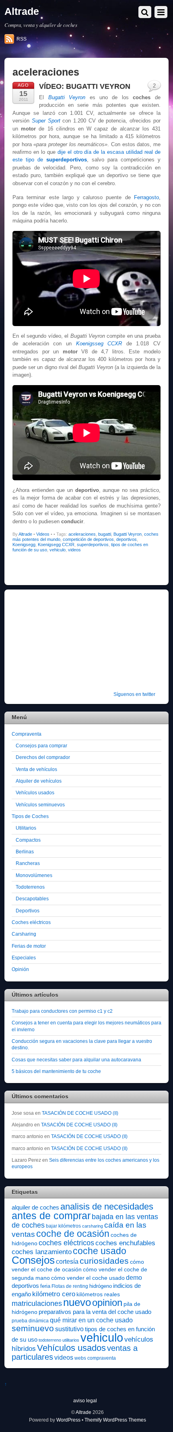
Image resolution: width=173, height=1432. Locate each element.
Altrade (25, 534)
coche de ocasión (72, 1233)
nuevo (77, 1302)
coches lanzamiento (42, 1252)
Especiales (24, 957)
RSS (21, 39)
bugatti (104, 534)
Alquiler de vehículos (39, 780)
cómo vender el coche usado (88, 1278)
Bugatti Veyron (127, 534)
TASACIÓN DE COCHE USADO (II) (80, 1113)
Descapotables (32, 898)
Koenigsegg (23, 544)
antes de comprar (51, 1215)
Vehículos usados (35, 792)
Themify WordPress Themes (115, 1419)
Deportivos (27, 910)
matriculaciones (37, 1303)
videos (74, 549)
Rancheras (28, 863)
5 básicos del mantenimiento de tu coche (56, 1071)
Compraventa (26, 733)
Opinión (20, 969)
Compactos (28, 839)
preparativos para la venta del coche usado (95, 1311)
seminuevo (33, 1328)
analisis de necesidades (106, 1206)
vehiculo (57, 549)
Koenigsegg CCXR (56, 544)
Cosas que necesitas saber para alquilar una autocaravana (76, 1059)
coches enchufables (125, 1243)
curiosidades (104, 1260)
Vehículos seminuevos (40, 804)
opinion (107, 1302)
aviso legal (85, 1400)
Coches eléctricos (31, 922)
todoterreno (50, 1340)
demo (134, 1277)
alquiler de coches (35, 1207)
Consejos (33, 1260)
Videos (42, 534)
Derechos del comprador (43, 757)
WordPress (68, 1419)
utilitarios (70, 1340)
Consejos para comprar (41, 745)
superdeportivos (93, 544)
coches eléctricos (66, 1243)
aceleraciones (82, 534)
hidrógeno (100, 1286)
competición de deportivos (88, 539)
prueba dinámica (30, 1321)
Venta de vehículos (36, 769)
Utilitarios (26, 827)
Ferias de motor (29, 946)
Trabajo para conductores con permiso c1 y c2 (62, 1011)
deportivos (126, 539)
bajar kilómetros (63, 1226)
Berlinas (25, 851)
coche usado (99, 1251)
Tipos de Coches (30, 816)
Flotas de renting (69, 1286)
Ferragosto (146, 197)
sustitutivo (69, 1329)
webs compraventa (95, 1358)
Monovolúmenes (34, 875)
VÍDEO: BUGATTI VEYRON (84, 86)
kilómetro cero (53, 1294)
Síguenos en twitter (134, 694)
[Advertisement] (62, 646)
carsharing (92, 1226)
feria (45, 1286)
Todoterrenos (30, 886)
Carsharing (24, 933)
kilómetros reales (98, 1294)
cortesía (67, 1261)
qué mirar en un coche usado (91, 1320)
